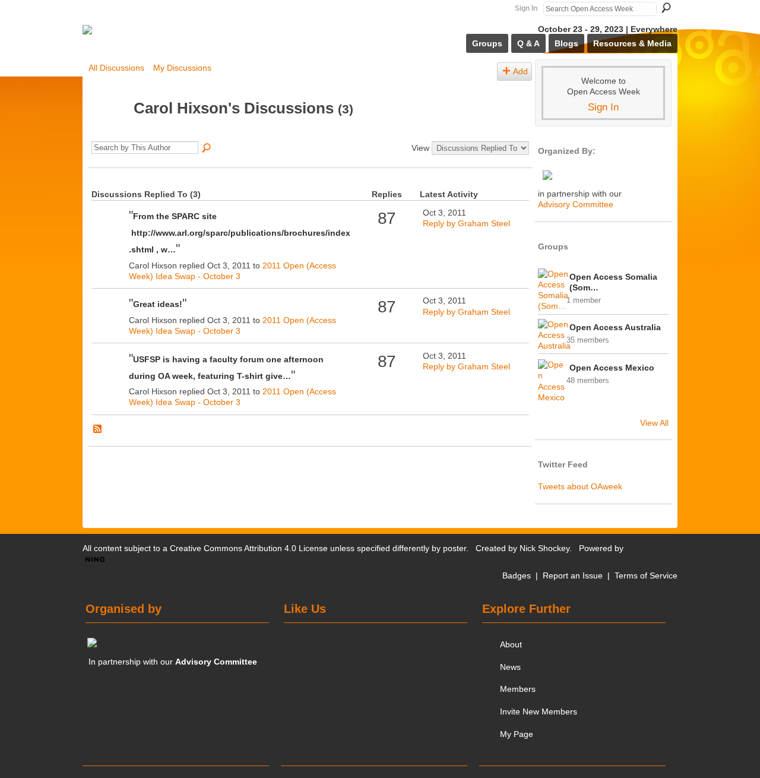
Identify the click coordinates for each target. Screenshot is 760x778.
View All (654, 423)
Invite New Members (538, 711)
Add (520, 71)
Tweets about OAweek (580, 486)
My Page (516, 734)
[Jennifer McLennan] (108, 233)
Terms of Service (646, 575)
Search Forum (207, 148)
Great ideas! (157, 304)
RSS (98, 429)
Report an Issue (573, 575)
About (511, 644)
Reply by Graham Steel (466, 223)
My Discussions (182, 67)
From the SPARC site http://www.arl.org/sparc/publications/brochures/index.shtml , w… (239, 232)
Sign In (526, 8)
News (510, 667)
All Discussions (116, 67)
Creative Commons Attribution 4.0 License (249, 548)
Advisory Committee (575, 204)
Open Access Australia (615, 327)
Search (666, 7)
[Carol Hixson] (107, 130)
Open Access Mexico (611, 367)
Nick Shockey (544, 548)
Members (518, 689)
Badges (516, 575)
